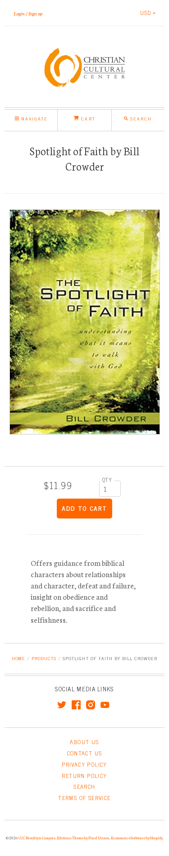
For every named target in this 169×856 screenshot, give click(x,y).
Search (84, 786)
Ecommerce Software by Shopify (137, 837)
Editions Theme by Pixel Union (83, 837)
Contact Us (84, 753)
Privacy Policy (84, 764)
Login (19, 13)
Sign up (35, 13)
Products (44, 658)
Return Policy (84, 775)
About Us (84, 741)
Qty (107, 479)
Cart (87, 118)
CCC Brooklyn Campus (36, 837)
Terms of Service (84, 797)
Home (18, 658)
